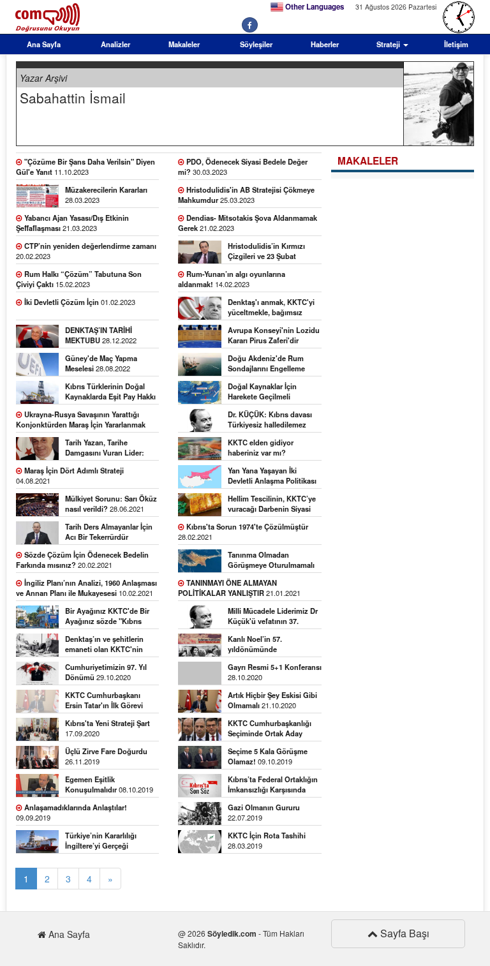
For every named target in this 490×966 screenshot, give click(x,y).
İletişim (456, 44)
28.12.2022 (101, 335)
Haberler (325, 44)
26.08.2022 (241, 364)
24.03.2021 (108, 533)
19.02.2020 (269, 729)
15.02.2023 (79, 279)
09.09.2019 (71, 812)
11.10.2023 (85, 166)
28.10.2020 (274, 672)
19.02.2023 (266, 252)
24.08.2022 (110, 393)
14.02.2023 (231, 279)
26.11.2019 (106, 756)
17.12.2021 (260, 449)
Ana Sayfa (44, 44)
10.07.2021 (272, 477)
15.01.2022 (270, 421)
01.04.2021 (272, 505)
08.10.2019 (109, 784)
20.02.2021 (82, 559)
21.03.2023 (72, 222)
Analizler (115, 44)
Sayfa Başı (403, 933)
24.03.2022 (80, 421)
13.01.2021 (104, 645)
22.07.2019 (264, 812)
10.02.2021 (86, 587)
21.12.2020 (248, 645)
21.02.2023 (247, 222)
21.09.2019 (247, 786)
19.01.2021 (82, 617)
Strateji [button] (389, 44)
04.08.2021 (70, 475)
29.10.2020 (106, 672)
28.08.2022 (101, 363)
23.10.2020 (104, 701)
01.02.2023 (79, 302)
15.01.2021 (247, 617)
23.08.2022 (262, 393)
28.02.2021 (243, 531)
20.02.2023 (86, 251)
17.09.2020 (107, 728)
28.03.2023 (106, 194)
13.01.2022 (80, 449)
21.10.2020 (272, 700)
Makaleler (184, 44)
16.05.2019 (84, 842)
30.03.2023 (243, 166)
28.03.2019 (267, 840)
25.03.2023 (246, 194)
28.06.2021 (111, 503)
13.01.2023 (246, 308)
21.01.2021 (239, 587)
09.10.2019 (268, 756)
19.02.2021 (271, 561)
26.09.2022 (274, 336)
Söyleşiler (256, 44)
